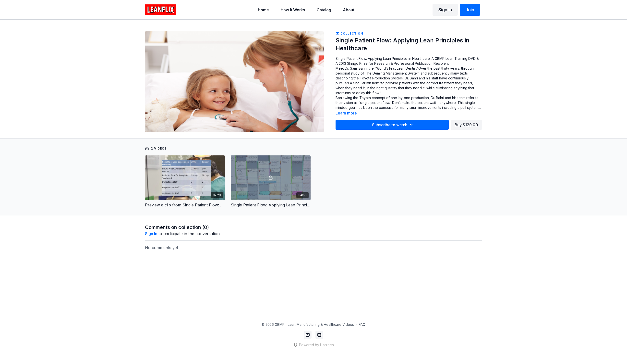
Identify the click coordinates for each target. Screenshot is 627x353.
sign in (151, 233)
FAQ (362, 324)
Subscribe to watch (389, 124)
